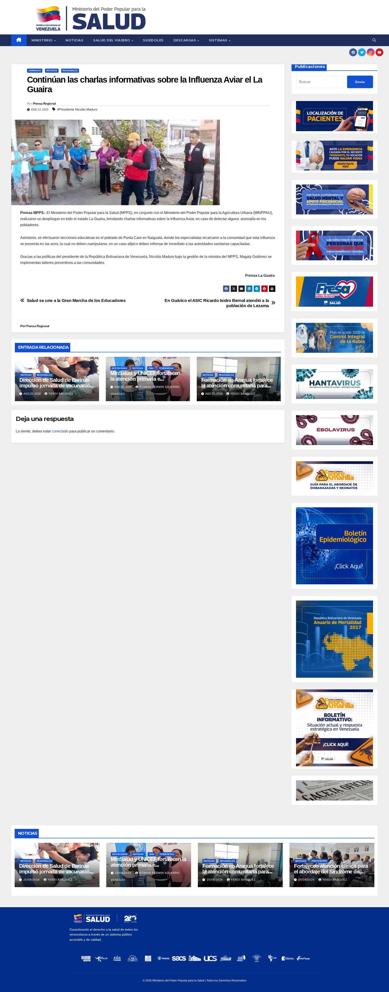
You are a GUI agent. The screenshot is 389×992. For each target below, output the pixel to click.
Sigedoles (153, 40)
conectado (60, 431)
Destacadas (119, 368)
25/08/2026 (32, 879)
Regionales (70, 70)
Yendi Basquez (60, 393)
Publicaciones (310, 66)
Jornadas (34, 70)
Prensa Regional (44, 103)
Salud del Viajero (112, 40)
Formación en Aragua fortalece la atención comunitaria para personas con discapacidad (237, 385)
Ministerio (43, 40)
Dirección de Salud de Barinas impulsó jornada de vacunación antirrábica (56, 385)
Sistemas (218, 40)
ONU (151, 368)
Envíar (360, 82)
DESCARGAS (185, 40)
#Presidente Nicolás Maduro (77, 109)
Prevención (319, 861)
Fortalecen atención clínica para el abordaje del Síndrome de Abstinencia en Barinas (331, 871)
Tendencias (166, 368)
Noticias (74, 40)
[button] (374, 40)
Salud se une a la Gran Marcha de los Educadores (76, 300)
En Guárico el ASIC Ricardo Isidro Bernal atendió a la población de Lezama (217, 303)
